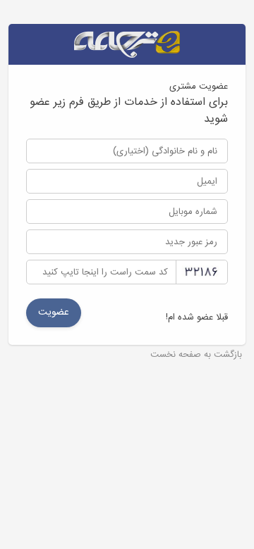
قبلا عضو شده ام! (197, 317)
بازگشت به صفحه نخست (196, 355)
